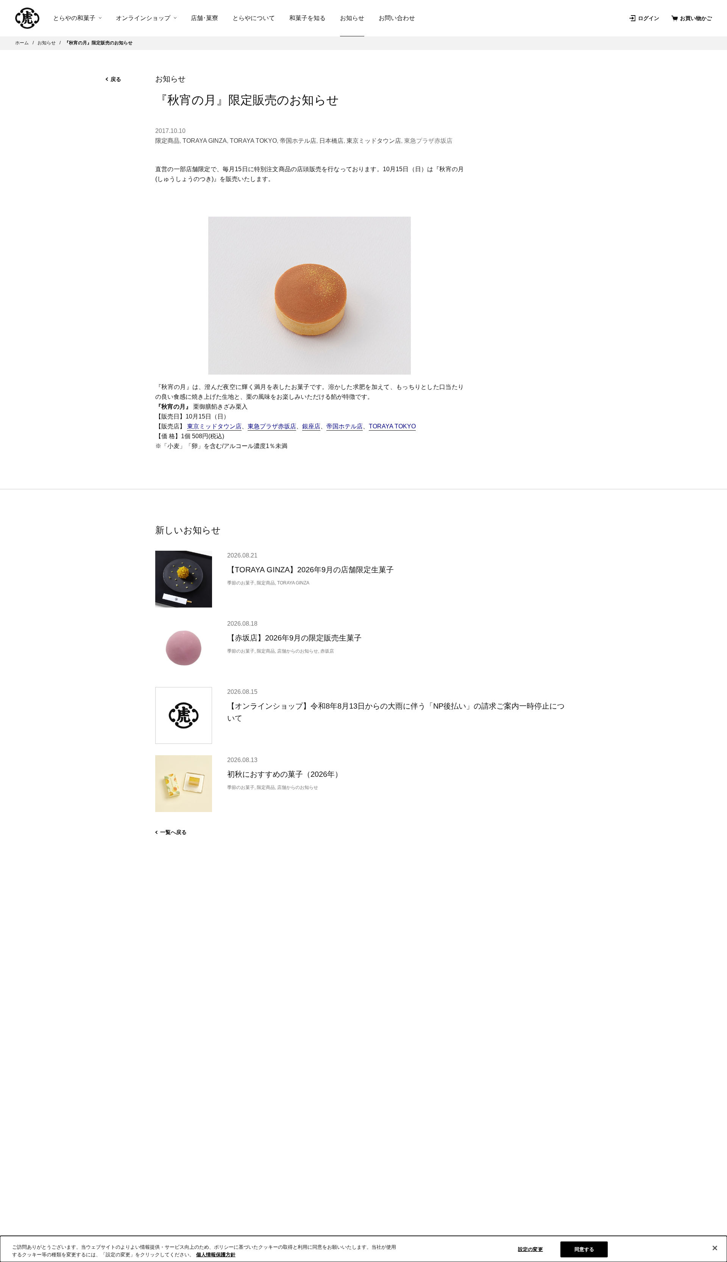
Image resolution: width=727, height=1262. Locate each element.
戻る (116, 79)
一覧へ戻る (173, 832)
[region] (363, 1249)
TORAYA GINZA (205, 140)
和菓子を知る (307, 18)
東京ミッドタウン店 (373, 140)
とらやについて (253, 18)
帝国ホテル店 (298, 140)
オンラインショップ (143, 18)
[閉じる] (715, 1248)
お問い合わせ (397, 18)
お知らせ (352, 18)
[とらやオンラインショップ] (27, 18)
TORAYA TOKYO (253, 140)
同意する (584, 1249)
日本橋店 (331, 140)
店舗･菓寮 (204, 18)
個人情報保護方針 (216, 1254)
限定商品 (167, 140)
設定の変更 (530, 1249)
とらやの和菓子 (74, 18)
